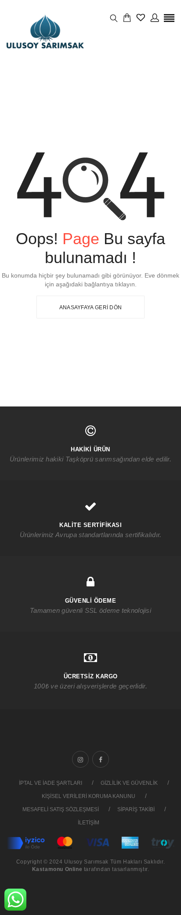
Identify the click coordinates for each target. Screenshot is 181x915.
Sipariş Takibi (136, 809)
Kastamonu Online (57, 869)
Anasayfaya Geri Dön (90, 307)
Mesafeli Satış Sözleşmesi (60, 809)
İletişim (88, 823)
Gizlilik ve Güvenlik (129, 783)
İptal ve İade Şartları (50, 783)
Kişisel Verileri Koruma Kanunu (88, 796)
